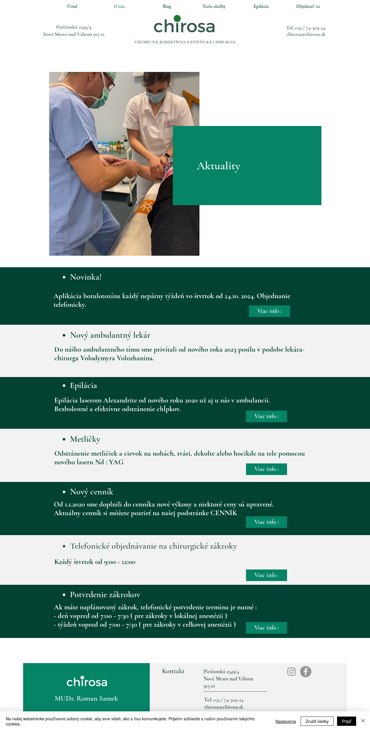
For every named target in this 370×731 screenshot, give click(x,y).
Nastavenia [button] (285, 721)
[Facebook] (305, 671)
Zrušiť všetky (317, 721)
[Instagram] (291, 671)
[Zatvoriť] (363, 721)
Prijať (346, 721)
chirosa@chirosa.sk (305, 34)
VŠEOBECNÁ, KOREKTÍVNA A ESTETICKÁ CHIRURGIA (185, 42)
